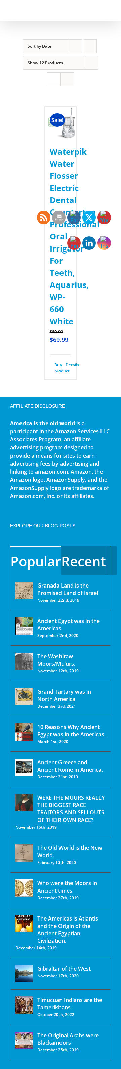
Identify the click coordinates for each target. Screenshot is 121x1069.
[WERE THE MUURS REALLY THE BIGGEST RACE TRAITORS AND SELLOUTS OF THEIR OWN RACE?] (24, 802)
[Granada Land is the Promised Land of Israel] (24, 590)
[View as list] (67, 79)
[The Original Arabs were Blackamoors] (24, 1040)
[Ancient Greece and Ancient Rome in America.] (24, 767)
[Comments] (111, 560)
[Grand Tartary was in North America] (24, 696)
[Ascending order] (90, 46)
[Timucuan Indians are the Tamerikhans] (24, 1005)
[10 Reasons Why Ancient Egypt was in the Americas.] (24, 732)
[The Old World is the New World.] (24, 853)
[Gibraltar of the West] (24, 973)
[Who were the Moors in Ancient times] (24, 888)
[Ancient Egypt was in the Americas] (24, 626)
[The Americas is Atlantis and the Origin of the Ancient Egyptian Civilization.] (24, 923)
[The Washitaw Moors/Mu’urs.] (24, 661)
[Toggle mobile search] (96, 10)
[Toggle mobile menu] (108, 10)
